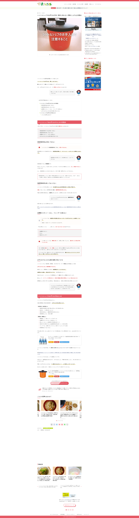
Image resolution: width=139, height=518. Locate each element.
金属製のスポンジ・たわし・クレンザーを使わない (51, 109)
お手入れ (42, 430)
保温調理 (43, 12)
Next (79, 410)
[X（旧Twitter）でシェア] (52, 424)
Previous (39, 410)
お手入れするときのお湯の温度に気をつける (50, 111)
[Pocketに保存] (59, 424)
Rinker (53, 373)
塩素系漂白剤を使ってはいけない (48, 107)
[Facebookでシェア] (54, 424)
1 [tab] (56, 420)
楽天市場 (56, 342)
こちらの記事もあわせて (46, 114)
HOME (39, 12)
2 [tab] (57, 420)
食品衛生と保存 (50, 428)
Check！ (53, 8)
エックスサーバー (68, 499)
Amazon (51, 342)
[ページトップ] (136, 515)
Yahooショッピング (64, 342)
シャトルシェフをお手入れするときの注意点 (49, 103)
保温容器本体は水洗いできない (47, 105)
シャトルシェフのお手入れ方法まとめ (48, 112)
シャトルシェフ (47, 430)
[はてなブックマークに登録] (57, 424)
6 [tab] (62, 420)
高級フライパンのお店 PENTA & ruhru (59, 383)
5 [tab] (61, 420)
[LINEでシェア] (65, 424)
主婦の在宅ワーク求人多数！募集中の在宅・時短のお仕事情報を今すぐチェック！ (72, 8)
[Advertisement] (59, 67)
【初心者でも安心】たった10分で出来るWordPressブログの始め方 (92, 51)
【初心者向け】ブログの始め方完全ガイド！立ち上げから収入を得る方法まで (93, 53)
